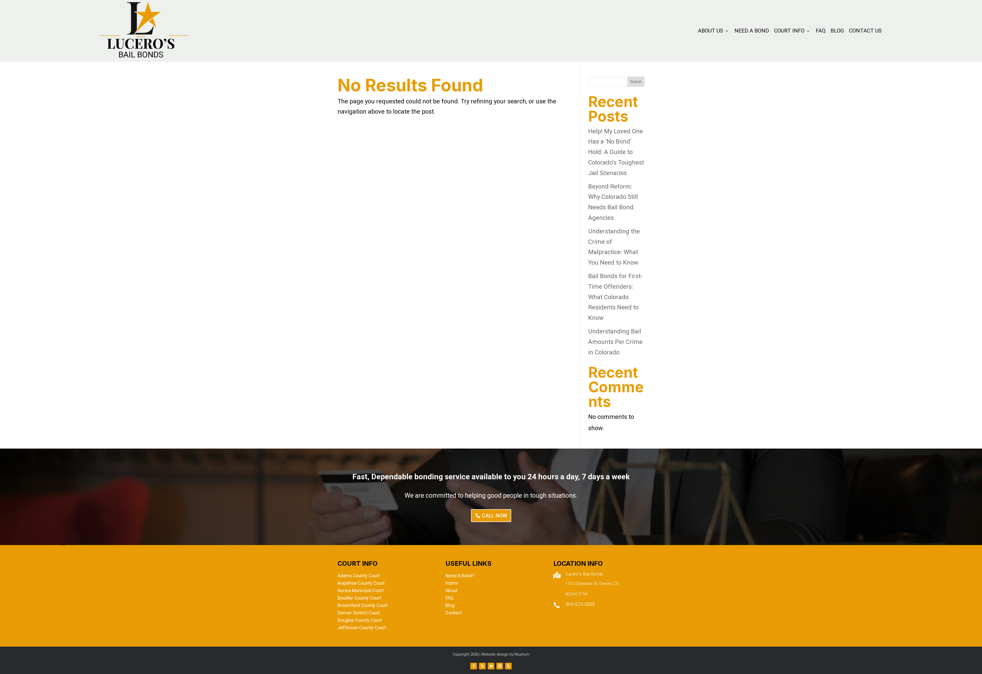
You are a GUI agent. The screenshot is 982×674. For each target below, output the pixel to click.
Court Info (792, 31)
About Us (713, 31)
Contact (453, 612)
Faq (820, 31)
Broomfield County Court (363, 605)
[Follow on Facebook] (473, 666)
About (451, 590)
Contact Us (865, 31)
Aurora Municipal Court (361, 590)
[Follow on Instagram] (499, 666)
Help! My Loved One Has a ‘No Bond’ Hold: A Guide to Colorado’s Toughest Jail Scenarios (616, 152)
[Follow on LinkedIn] (491, 666)
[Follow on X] (482, 666)
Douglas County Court (360, 620)
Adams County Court (359, 575)
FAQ (449, 598)
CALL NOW (494, 516)
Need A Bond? (459, 575)
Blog (837, 31)
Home (451, 583)
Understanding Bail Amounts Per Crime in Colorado (615, 342)
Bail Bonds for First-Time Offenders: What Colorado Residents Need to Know (615, 297)
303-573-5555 (580, 604)
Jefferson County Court (362, 627)
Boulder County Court (359, 598)
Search (636, 82)
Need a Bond (751, 31)
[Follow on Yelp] (508, 666)
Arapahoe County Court (361, 583)
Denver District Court (359, 612)
